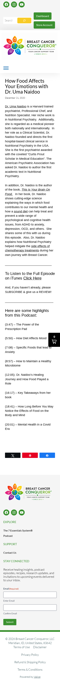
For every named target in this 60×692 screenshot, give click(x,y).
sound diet (21, 211)
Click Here (32, 278)
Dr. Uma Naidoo (15, 106)
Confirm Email (10, 613)
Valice (37, 676)
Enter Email (8, 600)
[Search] (24, 20)
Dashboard (42, 16)
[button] (54, 340)
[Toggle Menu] (6, 68)
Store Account (44, 24)
